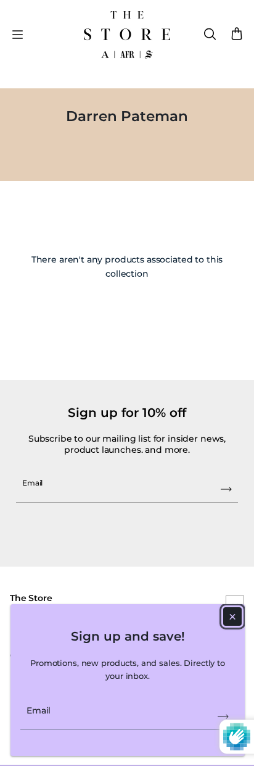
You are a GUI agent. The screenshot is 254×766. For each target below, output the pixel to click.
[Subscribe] (223, 716)
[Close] (232, 616)
